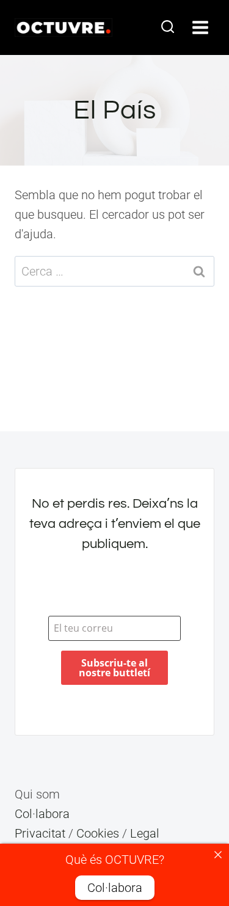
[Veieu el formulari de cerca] (168, 27)
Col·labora (42, 813)
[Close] (218, 855)
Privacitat (40, 833)
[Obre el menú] (200, 27)
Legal (144, 833)
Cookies (97, 833)
